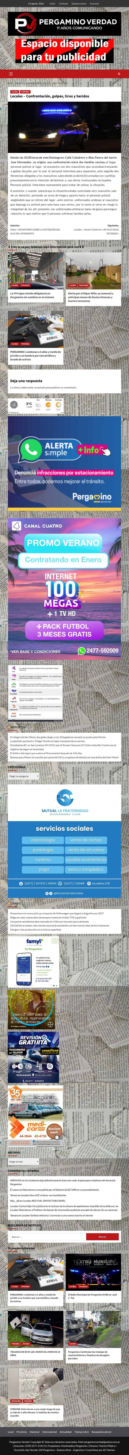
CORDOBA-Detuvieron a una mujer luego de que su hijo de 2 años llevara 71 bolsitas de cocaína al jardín (35, 1412)
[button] (11, 73)
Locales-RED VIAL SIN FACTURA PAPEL (44, 1200)
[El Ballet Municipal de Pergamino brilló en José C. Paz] (93, 1272)
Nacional (34, 1431)
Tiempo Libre (82, 1431)
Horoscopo (58, 721)
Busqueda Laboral (101, 1431)
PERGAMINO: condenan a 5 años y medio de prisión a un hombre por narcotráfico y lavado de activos (35, 355)
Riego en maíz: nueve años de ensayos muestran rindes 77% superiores (48, 917)
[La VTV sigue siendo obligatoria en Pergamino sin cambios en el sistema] (35, 270)
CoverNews (92, 1449)
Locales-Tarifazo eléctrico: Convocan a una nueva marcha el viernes (57, 1215)
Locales (15, 91)
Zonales (26, 1343)
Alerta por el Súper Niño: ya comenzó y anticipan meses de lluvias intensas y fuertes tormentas (90, 297)
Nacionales (83, 285)
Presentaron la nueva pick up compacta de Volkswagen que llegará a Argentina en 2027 (57, 913)
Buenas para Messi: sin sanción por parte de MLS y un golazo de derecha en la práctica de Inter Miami (64, 757)
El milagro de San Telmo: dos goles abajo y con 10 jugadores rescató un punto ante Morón (58, 737)
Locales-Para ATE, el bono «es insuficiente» (44, 1195)
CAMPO (16, 903)
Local (11, 1431)
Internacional (49, 1431)
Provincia (25, 285)
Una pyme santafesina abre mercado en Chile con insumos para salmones (49, 921)
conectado (39, 387)
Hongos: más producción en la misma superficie (35, 929)
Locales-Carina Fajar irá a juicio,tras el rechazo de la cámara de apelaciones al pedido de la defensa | (62, 1206)
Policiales (25, 91)
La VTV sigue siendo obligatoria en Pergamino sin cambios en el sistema (32, 295)
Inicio (52, 3)
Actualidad (66, 1431)
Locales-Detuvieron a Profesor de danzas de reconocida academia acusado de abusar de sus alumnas (64, 1209)
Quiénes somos (79, 3)
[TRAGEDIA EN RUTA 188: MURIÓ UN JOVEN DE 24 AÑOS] (35, 1329)
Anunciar (94, 3)
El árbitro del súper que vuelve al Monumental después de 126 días (46, 753)
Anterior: (35, 229)
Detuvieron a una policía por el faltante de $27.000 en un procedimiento (60, 1189)
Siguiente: (96, 229)
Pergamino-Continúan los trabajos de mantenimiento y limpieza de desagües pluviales (88, 1355)
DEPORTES (18, 727)
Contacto (63, 3)
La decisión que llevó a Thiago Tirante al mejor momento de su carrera (47, 740)
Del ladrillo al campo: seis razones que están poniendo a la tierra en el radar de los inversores (59, 925)
